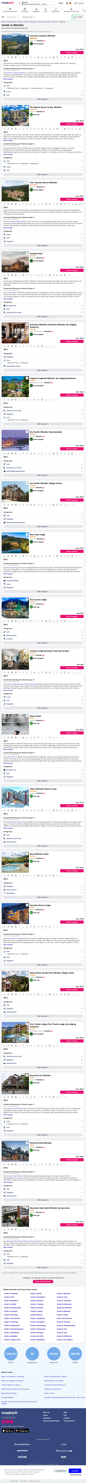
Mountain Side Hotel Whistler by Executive (50, 1208)
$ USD (61, 3)
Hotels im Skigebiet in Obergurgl (12, 1376)
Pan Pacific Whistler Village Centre (46, 483)
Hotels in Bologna (36, 1333)
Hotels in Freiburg (37, 1304)
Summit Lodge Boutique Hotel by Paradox (49, 651)
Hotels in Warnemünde (12, 1308)
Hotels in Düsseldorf (37, 1297)
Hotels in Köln (9, 1297)
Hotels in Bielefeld (10, 1336)
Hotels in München (63, 1293)
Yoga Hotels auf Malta (9, 1393)
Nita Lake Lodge (37, 534)
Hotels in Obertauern (38, 1329)
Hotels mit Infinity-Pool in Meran (55, 1376)
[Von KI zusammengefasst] (18, 70)
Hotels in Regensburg (12, 1325)
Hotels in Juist (62, 1333)
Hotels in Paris (62, 1297)
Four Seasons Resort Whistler (43, 182)
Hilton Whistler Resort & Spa (43, 789)
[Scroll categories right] (83, 10)
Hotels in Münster (36, 1301)
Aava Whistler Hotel (39, 854)
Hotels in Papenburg (11, 1333)
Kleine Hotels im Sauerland (53, 1381)
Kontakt (67, 1418)
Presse (45, 1415)
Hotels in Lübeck (10, 1304)
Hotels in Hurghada (37, 1322)
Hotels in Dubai (62, 1315)
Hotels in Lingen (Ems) (12, 1340)
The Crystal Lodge (38, 599)
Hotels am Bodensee (64, 1308)
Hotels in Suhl (62, 1329)
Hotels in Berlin (36, 1293)
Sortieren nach (27, 17)
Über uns (46, 1412)
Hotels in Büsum (36, 1315)
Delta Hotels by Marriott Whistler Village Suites (52, 973)
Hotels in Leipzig (36, 1311)
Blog (65, 1412)
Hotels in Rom (49, 1393)
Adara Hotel (35, 716)
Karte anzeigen (77, 17)
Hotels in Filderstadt (64, 1336)
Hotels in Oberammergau (66, 1325)
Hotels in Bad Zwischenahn (13, 1329)
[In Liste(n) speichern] (27, 35)
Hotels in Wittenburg (38, 1325)
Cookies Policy (14, 1481)
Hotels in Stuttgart (11, 1311)
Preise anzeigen (72, 52)
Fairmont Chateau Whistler (42, 35)
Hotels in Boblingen (37, 1340)
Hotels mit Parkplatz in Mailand (12, 1381)
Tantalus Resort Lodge (40, 905)
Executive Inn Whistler (40, 1075)
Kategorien (47, 1418)
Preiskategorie (12, 17)
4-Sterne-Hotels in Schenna (10, 1385)
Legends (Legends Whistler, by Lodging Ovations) (53, 378)
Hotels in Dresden (36, 1308)
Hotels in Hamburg (11, 1293)
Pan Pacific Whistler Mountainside (46, 432)
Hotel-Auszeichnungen (51, 1421)
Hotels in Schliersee (11, 1322)
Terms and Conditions (34, 1481)
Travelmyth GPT (69, 1421)
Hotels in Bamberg (63, 1311)
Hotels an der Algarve (65, 1340)
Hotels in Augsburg (37, 1318)
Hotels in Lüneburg (64, 1301)
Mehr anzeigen (42, 99)
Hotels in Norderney (64, 1304)
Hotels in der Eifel (36, 1336)
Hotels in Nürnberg (11, 1315)
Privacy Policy (23, 1481)
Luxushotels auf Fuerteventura (55, 1385)
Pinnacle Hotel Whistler (41, 1143)
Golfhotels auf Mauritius (52, 1389)
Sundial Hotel (36, 253)
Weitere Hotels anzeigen (43, 1281)
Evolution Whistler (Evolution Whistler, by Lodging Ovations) (53, 325)
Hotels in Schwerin (63, 1322)
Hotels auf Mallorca (11, 1301)
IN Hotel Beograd (7, 1397)
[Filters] (3, 17)
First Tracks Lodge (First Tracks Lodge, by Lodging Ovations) (53, 1025)
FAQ (65, 1415)
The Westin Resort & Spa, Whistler (46, 107)
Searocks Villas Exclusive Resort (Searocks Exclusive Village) (19, 1403)
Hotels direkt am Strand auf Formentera (15, 1389)
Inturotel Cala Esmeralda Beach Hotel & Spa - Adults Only (64, 1397)
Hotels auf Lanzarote (64, 1318)
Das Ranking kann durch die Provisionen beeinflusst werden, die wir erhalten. (26, 31)
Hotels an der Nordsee (12, 1318)
